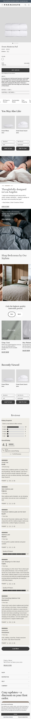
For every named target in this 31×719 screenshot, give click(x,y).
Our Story (5, 206)
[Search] (25, 4)
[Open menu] (2, 4)
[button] (3, 186)
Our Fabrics (6, 219)
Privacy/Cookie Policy (23, 717)
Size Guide (26, 63)
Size (3, 63)
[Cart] (28, 4)
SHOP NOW (5, 352)
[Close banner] (30, 704)
